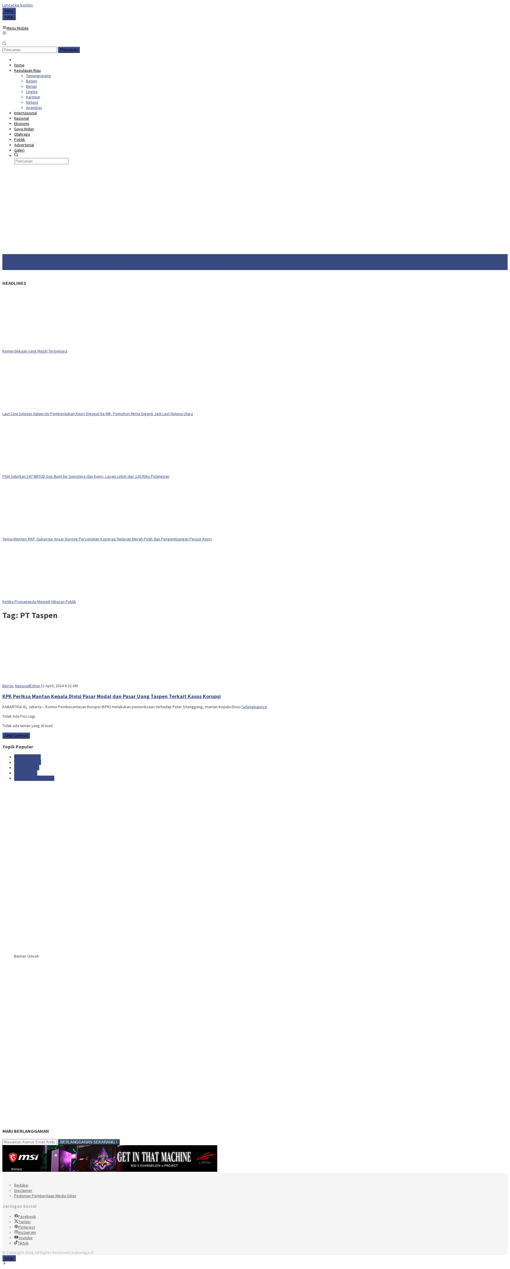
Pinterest (26, 1227)
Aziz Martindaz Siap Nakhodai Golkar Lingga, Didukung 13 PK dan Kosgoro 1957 (71, 262)
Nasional (22, 685)
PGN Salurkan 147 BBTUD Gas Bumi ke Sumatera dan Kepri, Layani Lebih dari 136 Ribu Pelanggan (85, 476)
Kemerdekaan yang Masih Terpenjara (34, 351)
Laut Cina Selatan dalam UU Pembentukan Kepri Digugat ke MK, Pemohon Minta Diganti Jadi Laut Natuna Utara (97, 413)
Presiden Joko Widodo (34, 778)
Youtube (25, 1237)
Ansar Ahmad (25, 773)
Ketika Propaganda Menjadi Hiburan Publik (39, 601)
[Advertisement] (255, 209)
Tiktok (23, 1243)
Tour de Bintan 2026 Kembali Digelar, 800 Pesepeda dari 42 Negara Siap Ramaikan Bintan (218, 262)
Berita (7, 685)
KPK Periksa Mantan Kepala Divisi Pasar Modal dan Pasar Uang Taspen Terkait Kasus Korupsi (111, 696)
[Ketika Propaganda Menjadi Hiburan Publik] (39, 596)
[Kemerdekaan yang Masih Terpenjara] (39, 345)
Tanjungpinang (26, 767)
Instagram (27, 1232)
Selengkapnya (254, 706)
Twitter (24, 1221)
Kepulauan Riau (27, 757)
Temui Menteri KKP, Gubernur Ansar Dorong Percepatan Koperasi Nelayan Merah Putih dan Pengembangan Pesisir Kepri (107, 539)
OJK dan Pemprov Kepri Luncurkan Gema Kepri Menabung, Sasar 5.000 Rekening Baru (145, 267)
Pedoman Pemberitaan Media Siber (45, 1195)
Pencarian (68, 50)
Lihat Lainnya (16, 735)
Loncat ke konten (17, 5)
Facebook (27, 1216)
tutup (9, 11)
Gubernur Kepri (27, 762)
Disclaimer (23, 1190)
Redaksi (21, 1185)
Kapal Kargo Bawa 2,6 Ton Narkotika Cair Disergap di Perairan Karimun (357, 262)
